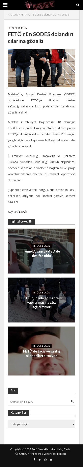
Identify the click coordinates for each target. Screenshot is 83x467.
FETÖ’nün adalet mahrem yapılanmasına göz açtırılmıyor (41, 302)
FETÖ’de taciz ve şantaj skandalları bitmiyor (41, 353)
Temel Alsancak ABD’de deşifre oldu (41, 253)
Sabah (23, 211)
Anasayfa (13, 14)
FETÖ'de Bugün (17, 28)
